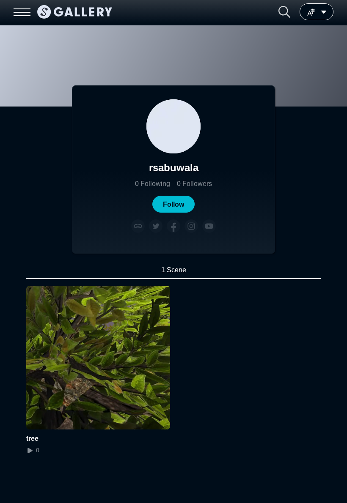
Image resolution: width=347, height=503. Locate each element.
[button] (284, 11)
